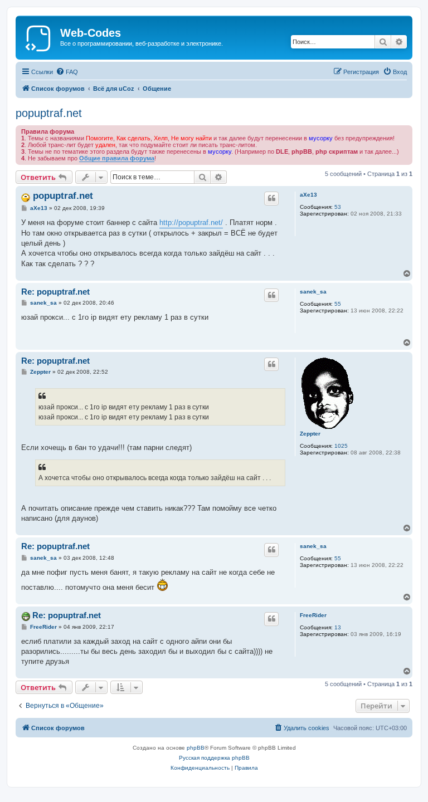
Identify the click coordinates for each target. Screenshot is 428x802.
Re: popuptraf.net (55, 291)
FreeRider (313, 615)
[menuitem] (67, 72)
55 (337, 304)
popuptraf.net (49, 113)
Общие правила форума (116, 158)
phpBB (196, 748)
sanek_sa (313, 291)
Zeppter (310, 434)
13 (337, 627)
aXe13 (308, 195)
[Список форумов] (39, 36)
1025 (341, 446)
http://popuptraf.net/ (191, 222)
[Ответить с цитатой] (271, 198)
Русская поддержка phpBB (214, 758)
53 (337, 207)
